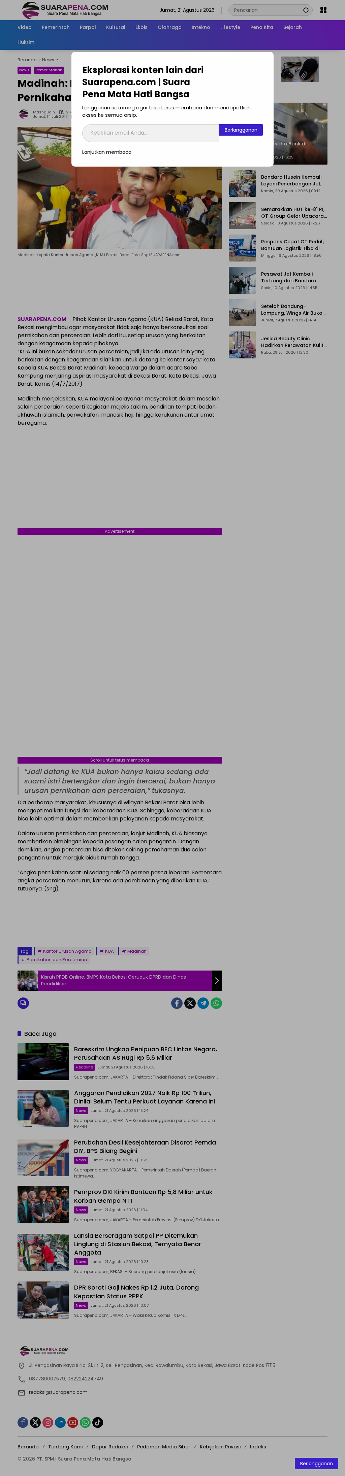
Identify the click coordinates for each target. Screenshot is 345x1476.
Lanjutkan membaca (106, 152)
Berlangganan (241, 130)
